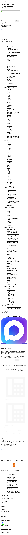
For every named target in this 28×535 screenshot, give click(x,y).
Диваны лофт (10, 197)
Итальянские (10, 59)
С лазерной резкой (12, 55)
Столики (9, 273)
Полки (8, 106)
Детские (9, 48)
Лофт (8, 58)
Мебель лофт (10, 485)
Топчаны (9, 195)
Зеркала (9, 98)
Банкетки (9, 95)
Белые (8, 63)
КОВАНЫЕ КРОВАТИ (9, 43)
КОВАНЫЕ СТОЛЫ (8, 227)
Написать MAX (4, 525)
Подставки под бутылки (13, 112)
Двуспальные (10, 46)
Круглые (9, 53)
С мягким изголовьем (12, 49)
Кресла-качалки (11, 290)
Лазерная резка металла (13, 308)
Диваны (9, 91)
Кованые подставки (12, 484)
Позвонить (3, 516)
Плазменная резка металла (14, 307)
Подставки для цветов (13, 111)
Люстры (9, 103)
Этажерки (9, 105)
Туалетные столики (12, 235)
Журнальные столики (12, 229)
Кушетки (9, 191)
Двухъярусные (10, 56)
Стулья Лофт (10, 294)
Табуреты (9, 148)
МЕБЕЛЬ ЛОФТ (8, 140)
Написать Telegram (6, 529)
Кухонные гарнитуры (12, 232)
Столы (8, 92)
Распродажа (10, 62)
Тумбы (8, 152)
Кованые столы (11, 477)
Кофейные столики (12, 231)
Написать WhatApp (6, 520)
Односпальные (11, 45)
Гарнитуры (10, 154)
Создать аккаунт (5, 514)
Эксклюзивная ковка (12, 487)
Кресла (9, 96)
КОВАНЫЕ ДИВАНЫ (9, 187)
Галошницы (10, 211)
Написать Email (5, 532)
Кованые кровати (11, 474)
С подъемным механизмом (14, 52)
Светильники (10, 163)
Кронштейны (10, 109)
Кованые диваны (11, 475)
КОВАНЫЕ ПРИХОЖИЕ (10, 207)
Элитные (9, 60)
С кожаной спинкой (12, 65)
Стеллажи (9, 161)
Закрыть (3, 506)
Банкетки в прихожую (12, 209)
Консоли (9, 108)
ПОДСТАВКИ (7, 246)
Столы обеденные (11, 236)
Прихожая (9, 101)
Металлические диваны (13, 192)
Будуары (9, 99)
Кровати (9, 89)
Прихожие (9, 159)
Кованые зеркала (11, 481)
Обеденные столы (11, 268)
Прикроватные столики (13, 234)
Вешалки (9, 102)
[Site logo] (10, 19)
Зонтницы (9, 214)
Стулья (9, 94)
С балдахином (10, 50)
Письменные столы (12, 270)
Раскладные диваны (12, 194)
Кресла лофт (10, 295)
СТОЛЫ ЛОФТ (7, 266)
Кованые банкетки (12, 480)
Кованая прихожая (12, 483)
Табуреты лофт (11, 293)
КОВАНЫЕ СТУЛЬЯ (9, 286)
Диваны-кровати (11, 190)
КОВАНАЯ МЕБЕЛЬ (9, 87)
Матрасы (9, 488)
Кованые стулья (11, 478)
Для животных (11, 113)
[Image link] (10, 458)
